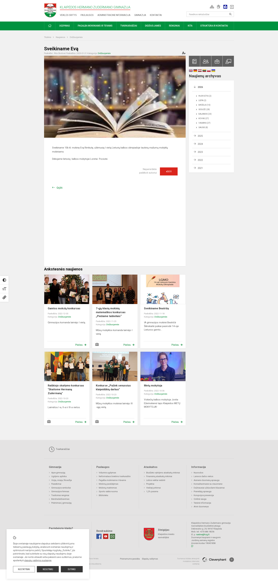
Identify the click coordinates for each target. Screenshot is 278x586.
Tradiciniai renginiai (60, 495)
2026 (200, 87)
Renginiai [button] (174, 25)
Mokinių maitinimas (108, 488)
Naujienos (61, 37)
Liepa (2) (202, 100)
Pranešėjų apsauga (202, 491)
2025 (200, 136)
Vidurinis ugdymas (107, 472)
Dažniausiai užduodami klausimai (209, 488)
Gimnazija (140, 15)
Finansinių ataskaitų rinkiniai (159, 476)
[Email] (112, 536)
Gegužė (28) (204, 109)
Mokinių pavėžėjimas (108, 484)
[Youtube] (105, 536)
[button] (212, 7)
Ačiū (168, 171)
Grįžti (59, 187)
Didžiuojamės (76, 37)
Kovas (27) (204, 118)
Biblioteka (103, 495)
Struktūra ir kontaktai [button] (214, 25)
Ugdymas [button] (64, 25)
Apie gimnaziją (58, 472)
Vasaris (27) (204, 123)
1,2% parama (152, 491)
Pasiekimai (56, 484)
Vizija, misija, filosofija (61, 480)
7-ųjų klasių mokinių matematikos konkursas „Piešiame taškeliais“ (110, 312)
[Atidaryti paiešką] (230, 14)
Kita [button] (190, 25)
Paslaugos (87, 15)
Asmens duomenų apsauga (206, 480)
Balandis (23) (205, 114)
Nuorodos (198, 472)
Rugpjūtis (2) (205, 96)
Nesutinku (48, 569)
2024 (200, 144)
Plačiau (79, 345)
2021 (200, 168)
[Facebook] (99, 536)
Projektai (150, 484)
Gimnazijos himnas (60, 491)
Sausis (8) (203, 127)
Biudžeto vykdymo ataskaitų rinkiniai (163, 472)
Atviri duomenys (201, 506)
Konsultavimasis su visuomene (208, 484)
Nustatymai (24, 569)
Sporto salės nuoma (108, 491)
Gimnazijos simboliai (61, 488)
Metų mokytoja (153, 385)
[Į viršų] (231, 559)
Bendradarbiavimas (60, 499)
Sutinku (72, 569)
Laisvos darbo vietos (203, 476)
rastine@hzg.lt (202, 534)
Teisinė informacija (202, 503)
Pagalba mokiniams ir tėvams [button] (95, 25)
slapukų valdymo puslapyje (37, 560)
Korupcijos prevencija (204, 495)
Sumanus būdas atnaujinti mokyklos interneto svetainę (188, 561)
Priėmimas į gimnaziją (61, 503)
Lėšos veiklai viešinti (155, 480)
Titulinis (48, 37)
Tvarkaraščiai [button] (128, 25)
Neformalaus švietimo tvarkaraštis (114, 476)
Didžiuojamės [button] (153, 25)
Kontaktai (156, 15)
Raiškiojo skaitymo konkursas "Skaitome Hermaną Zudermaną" (66, 389)
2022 (200, 160)
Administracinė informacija (113, 15)
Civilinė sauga (200, 499)
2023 (200, 152)
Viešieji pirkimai (153, 488)
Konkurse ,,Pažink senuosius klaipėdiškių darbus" (113, 387)
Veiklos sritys (68, 15)
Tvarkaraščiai (62, 449)
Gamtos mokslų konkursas (64, 308)
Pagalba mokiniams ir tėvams (112, 480)
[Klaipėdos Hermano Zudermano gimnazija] (52, 10)
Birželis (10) (204, 105)
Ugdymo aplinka (59, 476)
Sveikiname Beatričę (156, 308)
